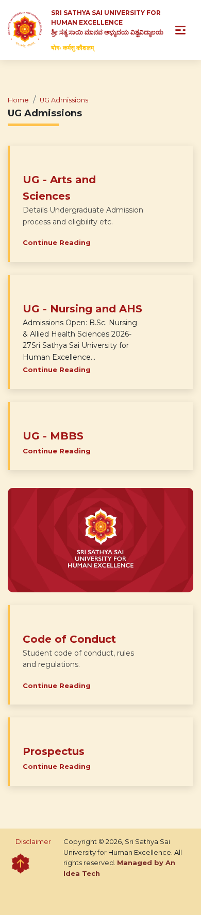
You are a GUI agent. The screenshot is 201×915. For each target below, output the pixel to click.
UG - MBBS (53, 436)
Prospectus (54, 751)
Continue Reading (57, 242)
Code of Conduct (69, 639)
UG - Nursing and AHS (82, 309)
